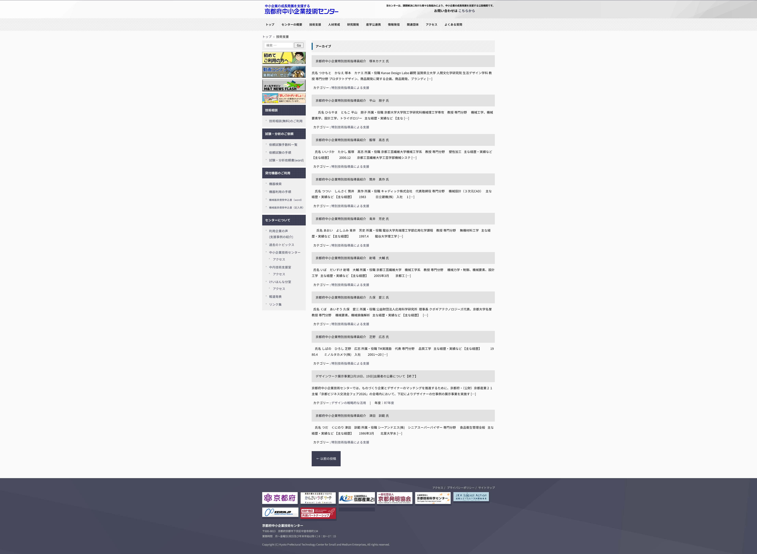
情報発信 (394, 24)
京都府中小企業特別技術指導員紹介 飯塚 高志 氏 (352, 140)
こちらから (466, 10)
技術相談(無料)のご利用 (286, 121)
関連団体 (413, 24)
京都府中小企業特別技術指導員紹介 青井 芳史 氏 (352, 218)
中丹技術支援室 (280, 267)
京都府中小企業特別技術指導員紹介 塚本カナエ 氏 (352, 61)
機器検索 (275, 184)
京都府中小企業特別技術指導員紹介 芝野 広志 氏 (352, 336)
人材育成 (334, 24)
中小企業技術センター (285, 252)
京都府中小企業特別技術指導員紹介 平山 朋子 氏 (352, 100)
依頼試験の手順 (280, 152)
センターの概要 (292, 24)
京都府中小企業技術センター (282, 18)
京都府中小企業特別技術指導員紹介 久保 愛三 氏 (352, 297)
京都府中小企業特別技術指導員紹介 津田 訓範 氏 (352, 415)
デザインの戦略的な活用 (348, 402)
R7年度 (389, 402)
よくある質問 (453, 24)
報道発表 (275, 296)
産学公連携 (373, 24)
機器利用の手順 (280, 191)
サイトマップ (486, 488)
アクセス (431, 24)
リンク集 (275, 304)
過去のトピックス (281, 244)
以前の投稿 (326, 458)
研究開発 (353, 24)
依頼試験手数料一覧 (283, 144)
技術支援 (315, 24)
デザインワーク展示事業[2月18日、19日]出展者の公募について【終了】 (367, 376)
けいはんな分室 (280, 281)
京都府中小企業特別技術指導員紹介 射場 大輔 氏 (352, 258)
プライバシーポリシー (461, 488)
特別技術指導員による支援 (350, 87)
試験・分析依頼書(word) (286, 160)
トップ (270, 24)
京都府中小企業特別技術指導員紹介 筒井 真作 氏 (352, 179)
